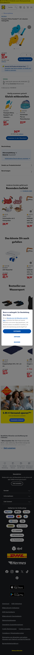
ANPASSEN (17, 337)
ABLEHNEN (17, 342)
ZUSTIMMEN (17, 331)
